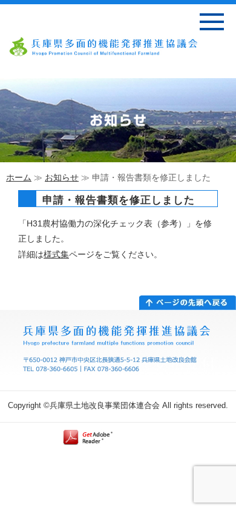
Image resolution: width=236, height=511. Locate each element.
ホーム (18, 177)
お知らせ (62, 177)
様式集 (56, 254)
